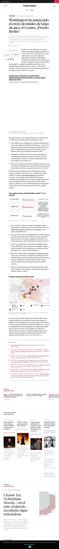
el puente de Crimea (20, 333)
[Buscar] (54, 6)
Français (27, 10)
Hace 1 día (28, 398)
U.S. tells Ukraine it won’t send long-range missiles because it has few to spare (29, 350)
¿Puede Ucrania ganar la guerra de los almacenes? (22, 424)
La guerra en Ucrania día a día (27, 16)
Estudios (19, 420)
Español (31, 10)
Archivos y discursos (8, 420)
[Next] (54, 389)
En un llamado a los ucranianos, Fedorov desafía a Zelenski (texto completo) (9, 426)
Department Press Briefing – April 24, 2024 (21, 345)
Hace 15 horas (7, 399)
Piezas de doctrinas (48, 420)
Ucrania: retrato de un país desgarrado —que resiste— (49, 432)
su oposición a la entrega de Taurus (38, 253)
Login (51, 1)
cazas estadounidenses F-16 (30, 175)
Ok (30, 546)
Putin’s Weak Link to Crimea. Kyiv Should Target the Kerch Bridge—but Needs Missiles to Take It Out (30, 375)
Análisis (18, 16)
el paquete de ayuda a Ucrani (34, 51)
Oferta (56, 1)
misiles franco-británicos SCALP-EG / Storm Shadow (26, 229)
